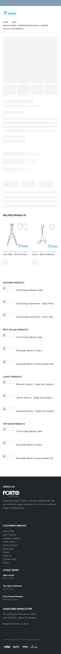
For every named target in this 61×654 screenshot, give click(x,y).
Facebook (6, 517)
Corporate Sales (10, 559)
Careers (6, 552)
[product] (16, 235)
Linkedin (19, 517)
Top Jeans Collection (12, 586)
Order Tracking (9, 535)
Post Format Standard (13, 596)
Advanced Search (10, 545)
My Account (8, 549)
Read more (5, 262)
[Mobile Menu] (55, 15)
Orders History (9, 542)
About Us (7, 556)
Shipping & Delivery (11, 538)
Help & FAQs (8, 531)
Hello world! (8, 575)
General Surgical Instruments (15, 252)
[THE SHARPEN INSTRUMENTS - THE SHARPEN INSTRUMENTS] (9, 13)
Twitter (12, 517)
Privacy (6, 563)
